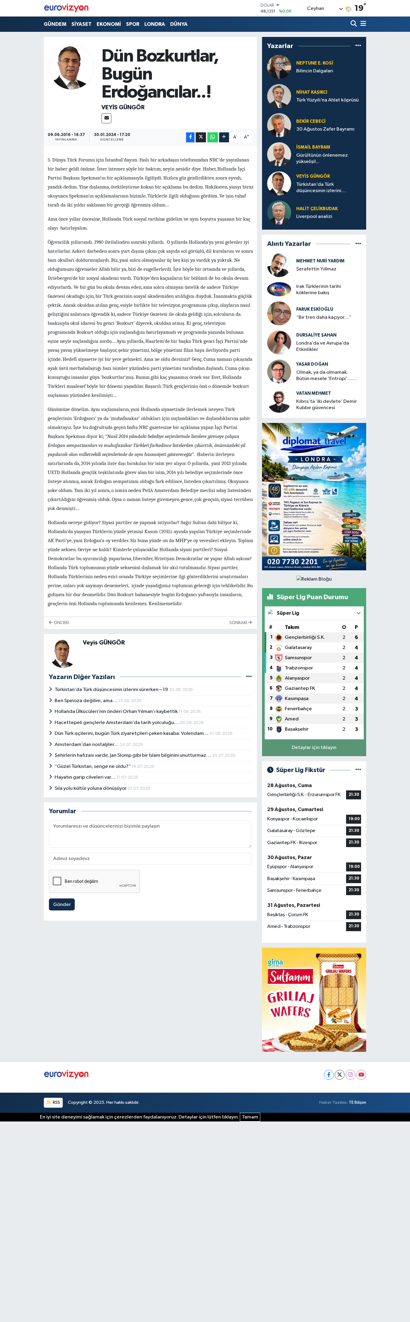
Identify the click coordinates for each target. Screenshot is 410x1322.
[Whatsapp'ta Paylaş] (212, 137)
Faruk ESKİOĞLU (314, 309)
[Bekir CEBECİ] (279, 125)
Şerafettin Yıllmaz (316, 269)
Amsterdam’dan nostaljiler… (87, 744)
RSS (56, 1102)
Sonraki (238, 622)
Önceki (61, 622)
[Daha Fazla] (224, 137)
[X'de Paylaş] (201, 137)
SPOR (132, 24)
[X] (340, 1075)
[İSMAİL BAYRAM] (279, 154)
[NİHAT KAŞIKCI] (279, 96)
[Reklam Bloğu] (314, 496)
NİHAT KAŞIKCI (311, 92)
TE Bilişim (357, 1102)
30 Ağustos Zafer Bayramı (325, 129)
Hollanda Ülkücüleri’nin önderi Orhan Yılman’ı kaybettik (117, 711)
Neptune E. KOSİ (314, 63)
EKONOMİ (109, 24)
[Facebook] (329, 1075)
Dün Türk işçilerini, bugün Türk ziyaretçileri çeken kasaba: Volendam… (132, 733)
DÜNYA (179, 24)
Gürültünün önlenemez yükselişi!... (322, 158)
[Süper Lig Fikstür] (358, 770)
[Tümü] (358, 46)
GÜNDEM (55, 24)
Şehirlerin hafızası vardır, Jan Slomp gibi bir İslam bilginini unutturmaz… (133, 755)
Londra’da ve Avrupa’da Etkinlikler (322, 346)
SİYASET (81, 24)
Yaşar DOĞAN (312, 364)
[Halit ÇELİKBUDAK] (279, 212)
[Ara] (354, 24)
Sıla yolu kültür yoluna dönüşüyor (91, 788)
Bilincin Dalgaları (314, 71)
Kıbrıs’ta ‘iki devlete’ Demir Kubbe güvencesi (326, 404)
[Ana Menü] (362, 24)
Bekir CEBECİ (311, 121)
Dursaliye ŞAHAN (316, 335)
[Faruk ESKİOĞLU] (279, 313)
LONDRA (154, 24)
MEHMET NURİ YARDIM (320, 261)
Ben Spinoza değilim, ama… (86, 700)
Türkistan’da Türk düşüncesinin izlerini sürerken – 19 (112, 689)
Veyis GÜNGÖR (123, 107)
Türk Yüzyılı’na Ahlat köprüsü (327, 100)
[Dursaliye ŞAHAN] (279, 342)
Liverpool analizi (314, 216)
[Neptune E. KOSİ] (279, 67)
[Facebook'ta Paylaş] (190, 137)
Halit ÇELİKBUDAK (317, 209)
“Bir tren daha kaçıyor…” (323, 317)
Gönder (62, 904)
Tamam (250, 1117)
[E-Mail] (106, 118)
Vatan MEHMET (313, 393)
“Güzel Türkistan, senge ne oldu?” (93, 766)
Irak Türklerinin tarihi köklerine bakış (318, 289)
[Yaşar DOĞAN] (279, 371)
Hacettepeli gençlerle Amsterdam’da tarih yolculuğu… (117, 722)
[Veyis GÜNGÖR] (71, 67)
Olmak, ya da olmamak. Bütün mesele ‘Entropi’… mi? (324, 376)
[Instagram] (350, 1075)
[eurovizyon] (66, 8)
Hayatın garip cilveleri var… (85, 777)
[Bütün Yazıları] (249, 676)
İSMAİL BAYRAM (313, 147)
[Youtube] (361, 1075)
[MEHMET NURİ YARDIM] (279, 264)
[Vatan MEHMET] (279, 400)
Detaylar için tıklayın (314, 747)
